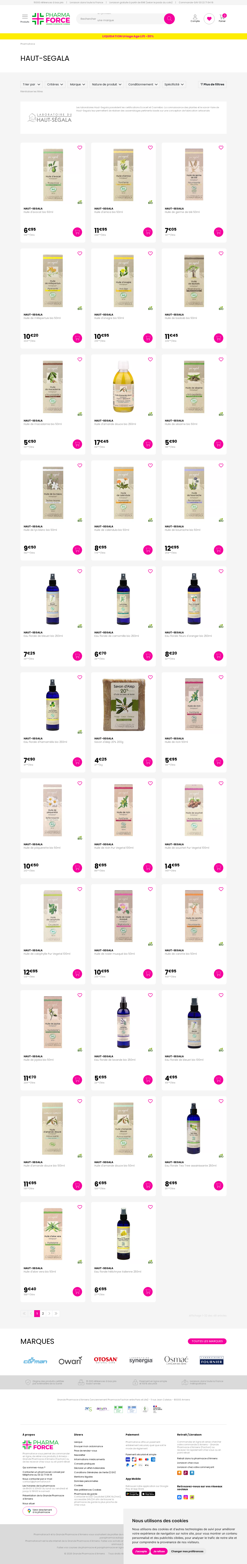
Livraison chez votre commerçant (195, 1467)
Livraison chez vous (188, 1462)
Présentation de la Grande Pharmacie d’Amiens (43, 1497)
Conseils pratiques (84, 1463)
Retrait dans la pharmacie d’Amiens (197, 1458)
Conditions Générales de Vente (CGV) (95, 1472)
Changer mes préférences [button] (187, 1551)
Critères (53, 84)
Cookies (78, 1485)
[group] (35, 1360)
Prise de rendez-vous (85, 1450)
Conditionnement (140, 84)
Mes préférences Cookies (87, 1489)
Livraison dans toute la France (86, 2)
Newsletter (79, 1455)
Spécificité (172, 84)
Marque (75, 84)
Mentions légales (83, 1476)
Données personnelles (86, 1481)
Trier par (29, 84)
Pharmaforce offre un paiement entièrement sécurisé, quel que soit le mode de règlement (146, 1445)
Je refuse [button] (159, 1551)
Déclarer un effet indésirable (89, 1468)
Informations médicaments (89, 1459)
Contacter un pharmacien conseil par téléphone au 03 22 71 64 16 (44, 1473)
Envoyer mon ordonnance (88, 1446)
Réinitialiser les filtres (31, 91)
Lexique (78, 1442)
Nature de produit (104, 84)
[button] (24, 19)
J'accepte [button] (141, 1551)
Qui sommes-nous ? (34, 1467)
